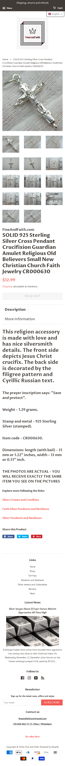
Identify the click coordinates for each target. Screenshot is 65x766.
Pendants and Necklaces (32, 580)
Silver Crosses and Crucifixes (20, 500)
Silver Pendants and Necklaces (22, 518)
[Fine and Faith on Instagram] (29, 678)
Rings (32, 571)
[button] (55, 14)
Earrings (33, 575)
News (32, 593)
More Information (20, 319)
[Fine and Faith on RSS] (42, 678)
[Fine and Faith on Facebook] (22, 678)
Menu (9, 8)
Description (15, 309)
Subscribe (52, 702)
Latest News (33, 602)
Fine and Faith (32, 746)
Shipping (7, 286)
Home (5, 59)
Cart (60, 8)
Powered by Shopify (49, 746)
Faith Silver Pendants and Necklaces (25, 509)
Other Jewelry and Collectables (32, 584)
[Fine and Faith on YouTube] (36, 678)
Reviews (32, 588)
